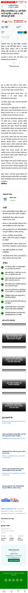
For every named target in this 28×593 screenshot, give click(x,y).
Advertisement (14, 550)
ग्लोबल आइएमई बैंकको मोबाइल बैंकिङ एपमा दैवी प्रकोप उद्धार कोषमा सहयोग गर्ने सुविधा (14, 212)
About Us (3, 533)
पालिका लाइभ (6, 27)
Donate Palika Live (6, 529)
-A (2, 37)
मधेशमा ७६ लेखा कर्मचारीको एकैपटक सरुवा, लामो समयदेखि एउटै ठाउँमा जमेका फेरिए (15, 224)
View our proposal (14, 560)
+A (8, 37)
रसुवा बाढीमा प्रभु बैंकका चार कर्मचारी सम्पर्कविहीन (13, 251)
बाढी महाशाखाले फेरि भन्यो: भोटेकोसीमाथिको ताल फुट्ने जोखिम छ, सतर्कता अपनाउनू (15, 230)
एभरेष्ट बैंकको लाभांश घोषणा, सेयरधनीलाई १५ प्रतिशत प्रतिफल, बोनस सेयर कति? (15, 257)
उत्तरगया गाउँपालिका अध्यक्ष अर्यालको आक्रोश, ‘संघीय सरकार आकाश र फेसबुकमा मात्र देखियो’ (14, 237)
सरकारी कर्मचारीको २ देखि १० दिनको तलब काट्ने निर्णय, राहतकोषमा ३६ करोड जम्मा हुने (14, 245)
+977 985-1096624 (18, 555)
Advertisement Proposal (7, 531)
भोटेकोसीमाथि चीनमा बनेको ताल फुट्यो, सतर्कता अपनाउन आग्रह (13, 218)
